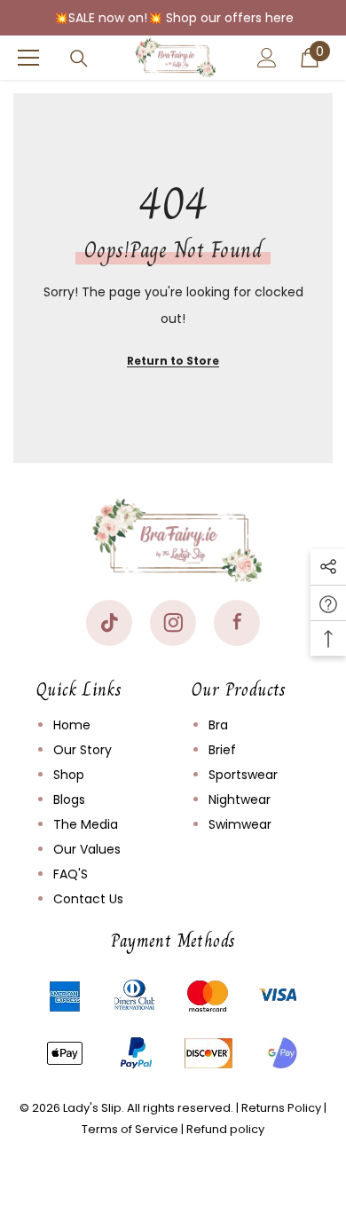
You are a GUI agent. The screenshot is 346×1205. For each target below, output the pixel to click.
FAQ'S (70, 874)
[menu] (28, 57)
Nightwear (239, 799)
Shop (68, 775)
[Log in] (267, 57)
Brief (222, 750)
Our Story (82, 750)
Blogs (69, 799)
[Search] (79, 58)
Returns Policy (281, 1107)
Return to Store (173, 360)
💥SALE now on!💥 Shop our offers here (173, 18)
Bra (218, 725)
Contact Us (88, 899)
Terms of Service (130, 1129)
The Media (85, 824)
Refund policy (225, 1129)
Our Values (87, 849)
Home (71, 725)
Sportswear (243, 775)
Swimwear (239, 824)
